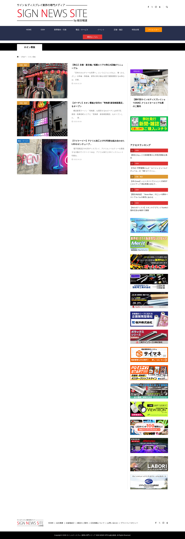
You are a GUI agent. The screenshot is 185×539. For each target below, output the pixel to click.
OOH (43, 30)
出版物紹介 (70, 523)
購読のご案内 (82, 523)
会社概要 (59, 523)
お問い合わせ (112, 523)
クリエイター (153, 30)
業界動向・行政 (60, 30)
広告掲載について (97, 523)
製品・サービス (82, 30)
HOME (28, 30)
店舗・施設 (118, 30)
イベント (100, 30)
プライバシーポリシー (129, 523)
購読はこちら (92, 37)
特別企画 (135, 30)
